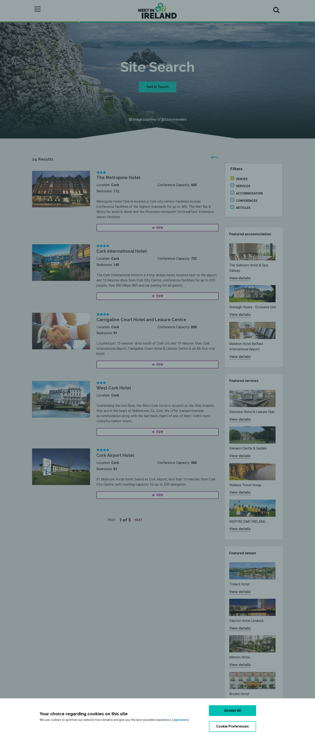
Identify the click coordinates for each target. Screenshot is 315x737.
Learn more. (180, 720)
